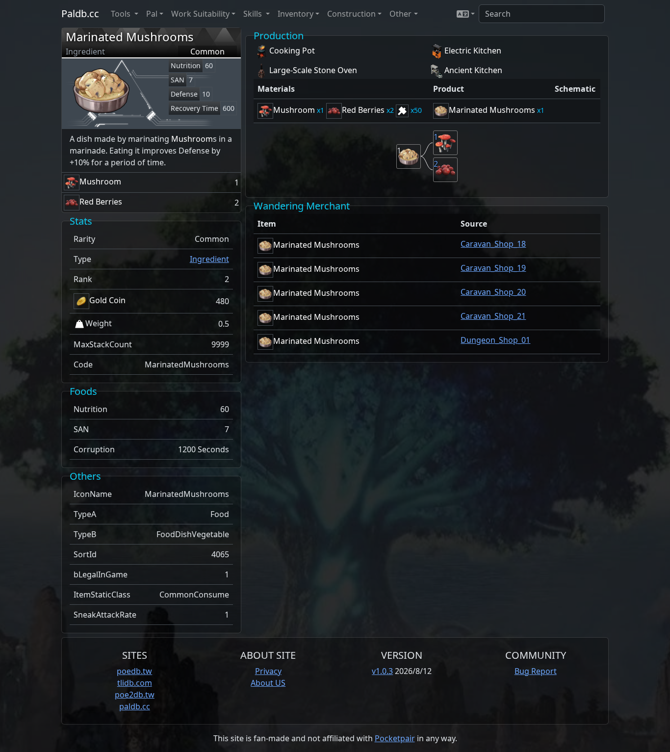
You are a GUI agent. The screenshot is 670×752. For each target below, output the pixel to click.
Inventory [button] (295, 13)
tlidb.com (134, 682)
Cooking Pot (292, 50)
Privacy (268, 671)
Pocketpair (395, 738)
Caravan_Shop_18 (493, 243)
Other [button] (400, 13)
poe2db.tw (135, 694)
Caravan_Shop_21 (493, 316)
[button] (466, 14)
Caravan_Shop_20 (493, 291)
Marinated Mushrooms (130, 36)
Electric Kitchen (472, 50)
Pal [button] (151, 13)
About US (268, 682)
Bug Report (536, 671)
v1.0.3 (382, 671)
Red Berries (100, 201)
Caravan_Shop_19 (493, 267)
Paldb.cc (80, 13)
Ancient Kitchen (473, 70)
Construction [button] (351, 13)
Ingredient (209, 259)
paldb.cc (134, 706)
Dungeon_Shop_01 (495, 340)
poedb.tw (134, 671)
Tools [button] (121, 13)
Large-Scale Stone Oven (313, 70)
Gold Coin (107, 300)
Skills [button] (253, 13)
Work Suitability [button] (200, 13)
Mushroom (192, 138)
